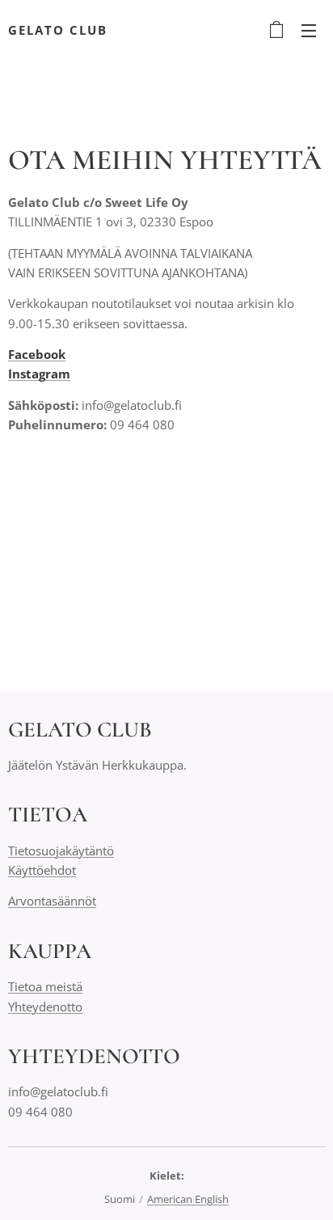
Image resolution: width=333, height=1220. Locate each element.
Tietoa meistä (45, 986)
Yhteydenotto (45, 1006)
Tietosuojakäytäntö (61, 850)
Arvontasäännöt (52, 901)
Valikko (309, 30)
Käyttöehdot (42, 870)
